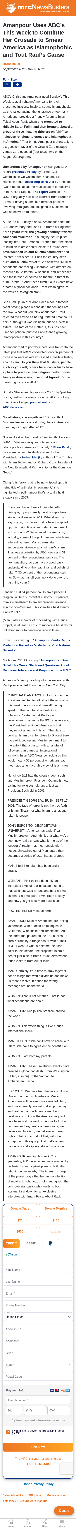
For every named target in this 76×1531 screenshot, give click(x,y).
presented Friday (24, 172)
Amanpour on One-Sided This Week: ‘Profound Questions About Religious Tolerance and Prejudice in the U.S (36, 665)
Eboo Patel (61, 447)
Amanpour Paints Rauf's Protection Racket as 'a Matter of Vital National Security (37, 645)
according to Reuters (40, 182)
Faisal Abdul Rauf (14, 1495)
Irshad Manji (31, 457)
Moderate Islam (56, 1495)
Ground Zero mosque (33, 1500)
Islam (39, 1495)
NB (31, 1495)
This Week (9, 1500)
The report (40, 192)
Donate (64, 1510)
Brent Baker (11, 64)
